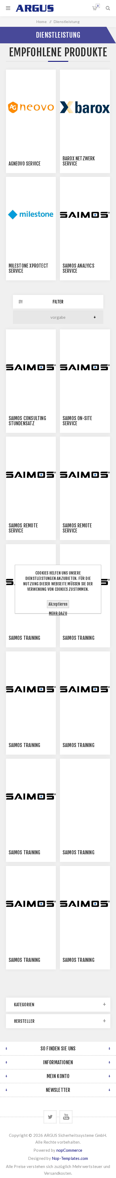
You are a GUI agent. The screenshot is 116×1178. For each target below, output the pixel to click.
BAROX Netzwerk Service (79, 161)
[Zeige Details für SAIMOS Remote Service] (31, 474)
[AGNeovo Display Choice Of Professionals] (31, 107)
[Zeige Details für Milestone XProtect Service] (31, 214)
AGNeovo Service (25, 164)
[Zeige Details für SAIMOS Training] (31, 689)
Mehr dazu (58, 613)
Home (41, 21)
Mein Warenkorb (97, 5)
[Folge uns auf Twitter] (50, 1117)
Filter (58, 301)
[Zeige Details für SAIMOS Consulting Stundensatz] (31, 367)
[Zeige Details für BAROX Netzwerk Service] (85, 107)
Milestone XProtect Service (29, 268)
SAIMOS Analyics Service (78, 268)
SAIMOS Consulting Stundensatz (27, 421)
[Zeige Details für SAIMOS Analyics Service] (85, 214)
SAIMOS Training (24, 638)
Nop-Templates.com (70, 1158)
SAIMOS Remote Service (23, 528)
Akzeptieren (58, 604)
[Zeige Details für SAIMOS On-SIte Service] (85, 367)
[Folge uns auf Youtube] (66, 1117)
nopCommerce (69, 1150)
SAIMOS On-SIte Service (77, 421)
